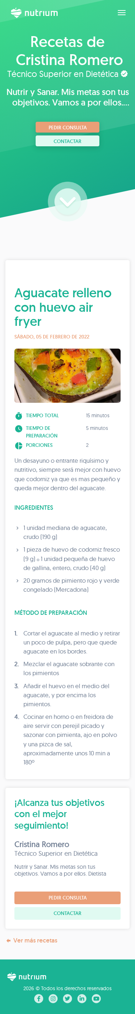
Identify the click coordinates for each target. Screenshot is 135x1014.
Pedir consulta (68, 127)
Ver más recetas (35, 940)
